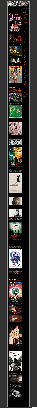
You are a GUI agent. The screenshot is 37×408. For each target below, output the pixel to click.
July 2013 (24, 73)
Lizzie (18, 90)
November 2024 (25, 33)
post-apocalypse (14, 280)
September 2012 (25, 77)
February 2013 (25, 75)
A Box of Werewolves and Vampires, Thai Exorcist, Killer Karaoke (26, 22)
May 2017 (24, 54)
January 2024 (25, 37)
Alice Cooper (17, 88)
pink (12, 280)
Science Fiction (16, 91)
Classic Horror (17, 89)
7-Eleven (15, 88)
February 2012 (25, 80)
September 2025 (25, 29)
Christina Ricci (11, 89)
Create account (25, 91)
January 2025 (25, 32)
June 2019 (24, 44)
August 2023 (25, 39)
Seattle (19, 280)
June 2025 (24, 30)
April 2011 (24, 84)
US (16, 92)
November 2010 (25, 86)
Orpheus (11, 280)
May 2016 (24, 59)
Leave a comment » (10, 401)
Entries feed (24, 92)
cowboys (19, 89)
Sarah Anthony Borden (13, 91)
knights (12, 90)
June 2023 (24, 40)
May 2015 (24, 64)
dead (20, 89)
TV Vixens (11, 88)
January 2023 (25, 42)
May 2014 (24, 69)
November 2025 (25, 28)
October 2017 (25, 52)
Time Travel (11, 92)
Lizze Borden (17, 90)
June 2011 (24, 83)
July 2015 (24, 63)
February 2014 (25, 70)
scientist (18, 91)
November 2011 (25, 81)
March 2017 (24, 55)
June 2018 (24, 49)
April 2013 (24, 74)
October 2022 (25, 43)
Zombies (12, 88)
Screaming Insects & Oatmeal (12, 279)
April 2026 (24, 26)
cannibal (19, 349)
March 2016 (24, 60)
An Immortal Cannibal (12, 348)
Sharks (19, 91)
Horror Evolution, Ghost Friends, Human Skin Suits (26, 20)
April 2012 (24, 79)
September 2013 (25, 72)
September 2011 (25, 82)
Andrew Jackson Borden (19, 88)
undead (15, 92)
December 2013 (25, 71)
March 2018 (24, 50)
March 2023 (24, 41)
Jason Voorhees (11, 90)
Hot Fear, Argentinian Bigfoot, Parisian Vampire (26, 15)
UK (14, 92)
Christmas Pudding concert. (14, 89)
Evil (10, 349)
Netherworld (10, 280)
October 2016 (25, 57)
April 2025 (24, 31)
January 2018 (25, 51)
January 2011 (25, 85)
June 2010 (24, 88)
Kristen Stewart (14, 90)
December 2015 (25, 61)
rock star (11, 91)
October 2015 (25, 62)
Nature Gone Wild (12, 349)
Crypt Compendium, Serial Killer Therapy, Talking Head (26, 17)
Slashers (9, 88)
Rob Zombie (10, 91)
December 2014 (25, 66)
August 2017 (25, 53)
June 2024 (24, 35)
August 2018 (25, 48)
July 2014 (24, 68)
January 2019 (25, 46)
